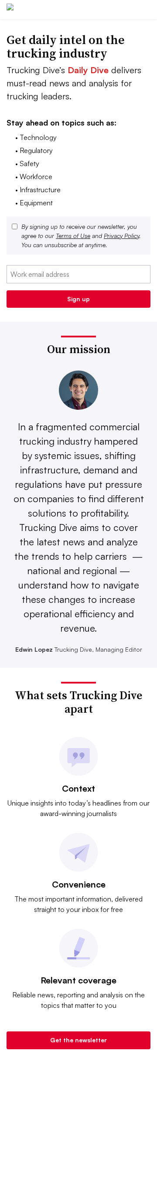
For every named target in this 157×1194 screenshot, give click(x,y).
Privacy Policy (121, 235)
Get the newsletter (78, 1040)
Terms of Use (73, 235)
